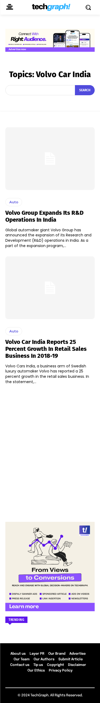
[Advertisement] (50, 450)
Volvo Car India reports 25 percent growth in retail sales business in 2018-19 (46, 349)
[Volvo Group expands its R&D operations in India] (50, 158)
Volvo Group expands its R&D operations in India (44, 216)
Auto (13, 202)
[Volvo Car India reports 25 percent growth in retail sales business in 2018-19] (50, 287)
